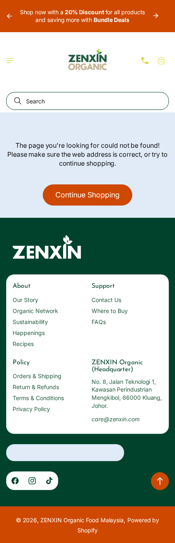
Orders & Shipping (37, 375)
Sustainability (30, 321)
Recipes (23, 343)
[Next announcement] (156, 16)
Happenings (29, 332)
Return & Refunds (36, 386)
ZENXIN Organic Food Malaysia (82, 520)
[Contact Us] (145, 61)
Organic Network (35, 310)
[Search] (16, 101)
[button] (10, 61)
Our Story (25, 299)
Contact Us (106, 299)
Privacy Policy (31, 408)
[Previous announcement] (9, 16)
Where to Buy (110, 310)
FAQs (99, 321)
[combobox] (87, 100)
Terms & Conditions (38, 397)
